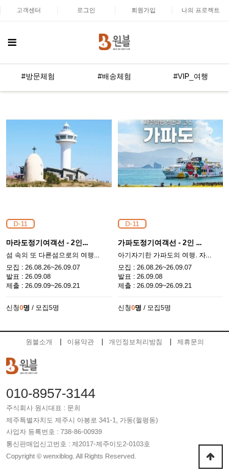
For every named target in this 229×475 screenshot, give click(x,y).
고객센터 (28, 10)
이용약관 (80, 342)
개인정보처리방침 (135, 342)
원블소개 (39, 342)
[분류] (12, 43)
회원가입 (143, 10)
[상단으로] (210, 456)
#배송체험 (114, 76)
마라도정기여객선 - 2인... (47, 242)
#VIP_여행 (190, 76)
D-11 (20, 223)
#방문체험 (38, 76)
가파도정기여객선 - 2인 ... (160, 242)
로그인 (86, 10)
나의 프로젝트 (200, 10)
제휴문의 (190, 342)
